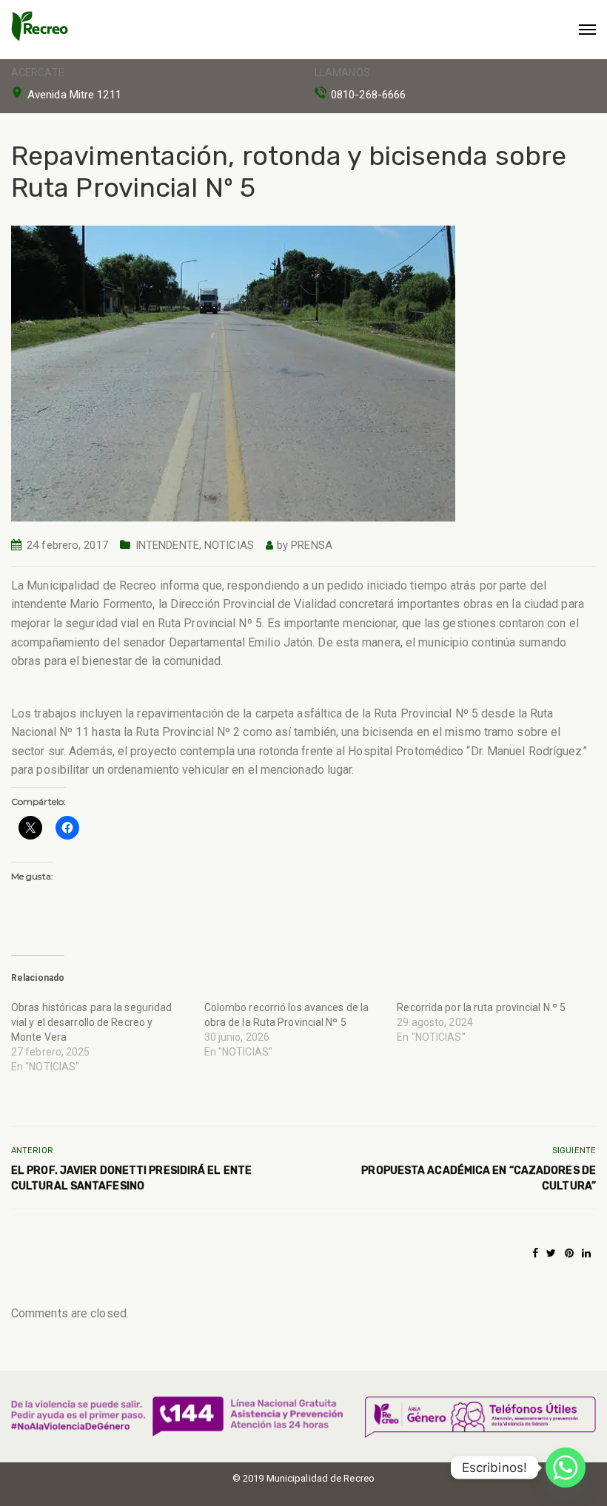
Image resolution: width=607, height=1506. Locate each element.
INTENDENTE (167, 545)
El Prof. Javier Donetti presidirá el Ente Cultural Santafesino (131, 1178)
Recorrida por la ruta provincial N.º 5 (481, 1007)
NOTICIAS (229, 545)
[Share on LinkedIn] (586, 1253)
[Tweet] (551, 1253)
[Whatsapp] (566, 1468)
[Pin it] (569, 1253)
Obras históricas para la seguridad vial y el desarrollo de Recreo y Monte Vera (91, 1022)
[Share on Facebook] (535, 1253)
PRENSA (311, 545)
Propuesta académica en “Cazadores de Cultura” (478, 1178)
